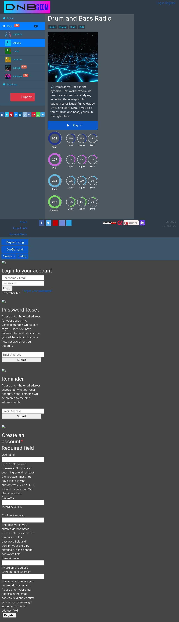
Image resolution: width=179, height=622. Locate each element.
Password (8, 497)
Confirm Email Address (16, 572)
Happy (62, 27)
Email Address (10, 558)
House (16, 51)
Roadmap (12, 84)
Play (76, 125)
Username (8, 454)
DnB (82, 27)
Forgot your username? (37, 291)
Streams (8, 256)
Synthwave (17, 76)
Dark (72, 27)
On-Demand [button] (15, 249)
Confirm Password (13, 515)
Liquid (52, 27)
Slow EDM (17, 59)
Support (26, 97)
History (23, 256)
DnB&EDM (17, 34)
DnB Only (17, 42)
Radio (10, 26)
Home (10, 18)
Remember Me (11, 293)
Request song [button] (15, 242)
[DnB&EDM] (58, 7)
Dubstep (16, 68)
